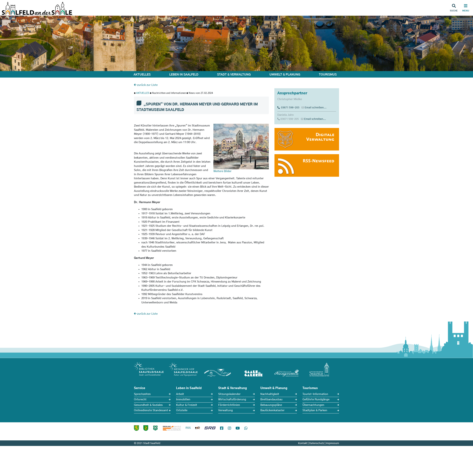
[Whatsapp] (246, 428)
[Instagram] (229, 428)
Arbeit (180, 394)
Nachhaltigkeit (269, 394)
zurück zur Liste (147, 85)
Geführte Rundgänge (315, 399)
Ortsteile (181, 410)
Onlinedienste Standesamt (151, 410)
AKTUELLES (142, 74)
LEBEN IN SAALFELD (183, 74)
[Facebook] (221, 428)
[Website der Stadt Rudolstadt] (145, 428)
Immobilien (183, 399)
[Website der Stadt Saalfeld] (155, 428)
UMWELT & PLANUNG (284, 74)
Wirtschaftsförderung (232, 399)
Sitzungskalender (229, 394)
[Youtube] (238, 428)
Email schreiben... (315, 107)
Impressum (332, 443)
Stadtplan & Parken (314, 410)
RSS (188, 428)
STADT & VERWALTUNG (234, 74)
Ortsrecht (140, 399)
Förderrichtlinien (229, 405)
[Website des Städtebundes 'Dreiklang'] (172, 428)
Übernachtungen (313, 405)
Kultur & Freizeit (186, 405)
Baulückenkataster (272, 410)
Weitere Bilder (222, 171)
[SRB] (210, 429)
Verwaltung (225, 410)
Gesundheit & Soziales (148, 405)
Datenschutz (316, 443)
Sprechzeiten (142, 394)
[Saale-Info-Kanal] (197, 429)
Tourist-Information (315, 394)
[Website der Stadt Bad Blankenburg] (136, 428)
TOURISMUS (328, 74)
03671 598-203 (289, 107)
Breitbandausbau (271, 399)
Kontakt (302, 443)
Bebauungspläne (271, 405)
